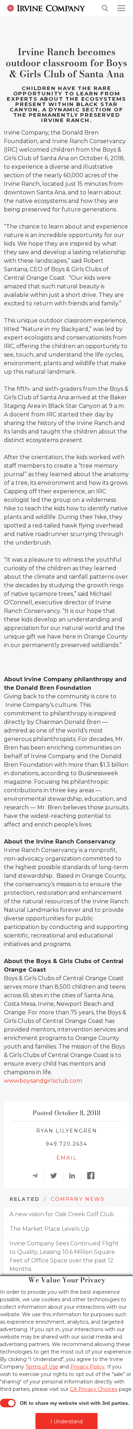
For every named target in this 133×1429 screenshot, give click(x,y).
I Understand (66, 1421)
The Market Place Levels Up (49, 1228)
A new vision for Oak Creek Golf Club (62, 1214)
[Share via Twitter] (56, 1176)
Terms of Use (42, 1367)
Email (66, 1158)
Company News (78, 1199)
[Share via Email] (38, 1176)
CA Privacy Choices (93, 1389)
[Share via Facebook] (93, 1176)
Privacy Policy (87, 1367)
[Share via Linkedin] (74, 1176)
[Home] (46, 8)
